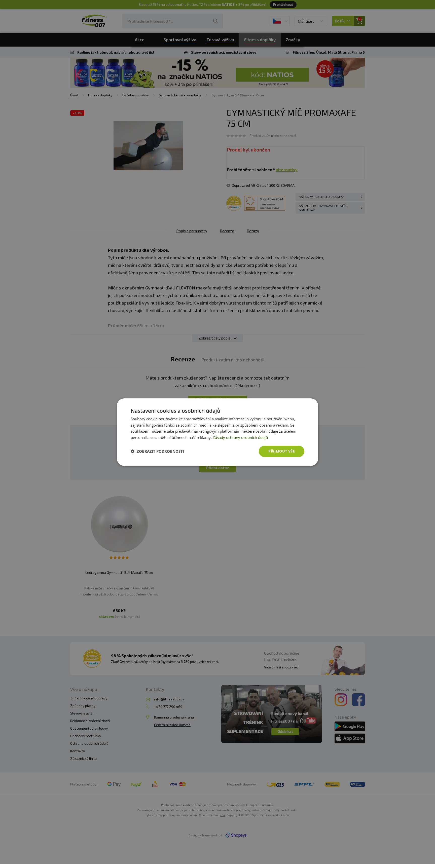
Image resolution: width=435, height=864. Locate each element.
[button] (157, 451)
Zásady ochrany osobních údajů (240, 437)
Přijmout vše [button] (281, 451)
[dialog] (217, 432)
